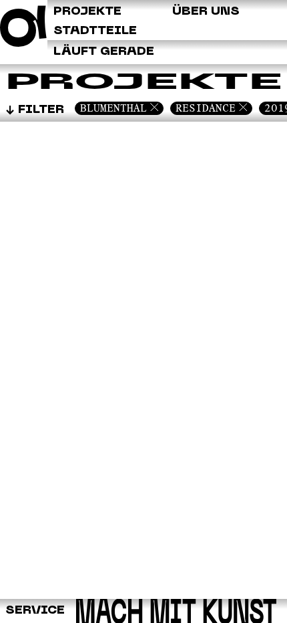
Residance (206, 108)
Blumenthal (113, 108)
